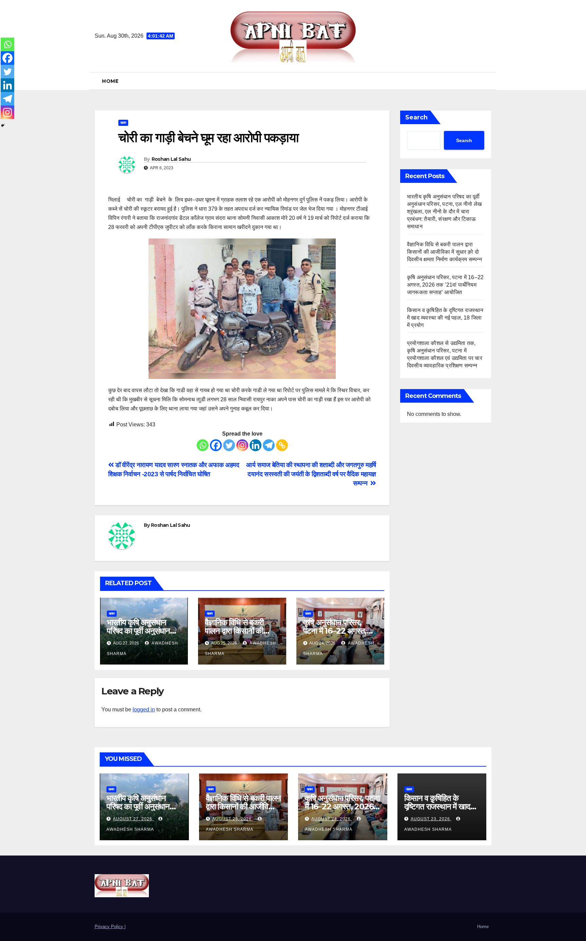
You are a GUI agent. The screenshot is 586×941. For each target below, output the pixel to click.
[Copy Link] (282, 445)
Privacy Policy (109, 926)
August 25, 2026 (232, 819)
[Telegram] (269, 445)
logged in (144, 709)
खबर (123, 122)
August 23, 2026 (431, 819)
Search (416, 117)
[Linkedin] (255, 445)
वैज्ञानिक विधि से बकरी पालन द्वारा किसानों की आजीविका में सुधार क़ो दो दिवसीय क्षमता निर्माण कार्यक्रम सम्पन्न (445, 252)
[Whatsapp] (203, 445)
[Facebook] (216, 445)
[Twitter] (229, 445)
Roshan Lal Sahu (171, 159)
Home (110, 81)
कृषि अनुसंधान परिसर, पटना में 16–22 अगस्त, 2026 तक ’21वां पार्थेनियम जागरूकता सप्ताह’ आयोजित (445, 284)
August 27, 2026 (133, 819)
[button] (488, 81)
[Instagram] (242, 445)
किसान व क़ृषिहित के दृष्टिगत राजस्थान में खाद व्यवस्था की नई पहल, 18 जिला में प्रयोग (445, 317)
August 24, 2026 (331, 819)
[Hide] (2, 125)
